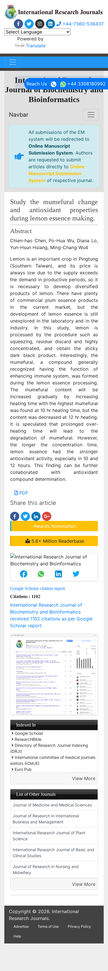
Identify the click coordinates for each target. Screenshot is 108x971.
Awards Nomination (54, 526)
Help (17, 936)
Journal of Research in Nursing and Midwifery (46, 869)
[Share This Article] (23, 574)
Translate (36, 45)
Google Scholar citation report (37, 588)
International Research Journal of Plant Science (49, 835)
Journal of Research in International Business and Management (46, 818)
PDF (23, 493)
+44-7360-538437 (82, 24)
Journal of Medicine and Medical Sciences (52, 804)
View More (83, 778)
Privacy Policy (79, 926)
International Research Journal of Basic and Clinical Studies (53, 852)
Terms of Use (48, 926)
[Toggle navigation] (13, 62)
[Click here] (18, 23)
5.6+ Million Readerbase (57, 541)
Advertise (21, 926)
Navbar (18, 114)
